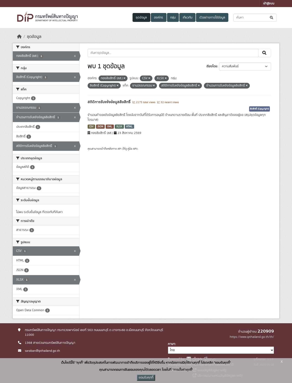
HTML (129, 126)
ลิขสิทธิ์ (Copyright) (259, 108)
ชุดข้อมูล (141, 17)
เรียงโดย (211, 66)
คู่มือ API (132, 149)
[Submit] (272, 18)
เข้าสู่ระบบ (268, 3)
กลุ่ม (173, 17)
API (119, 149)
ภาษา (171, 344)
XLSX (119, 126)
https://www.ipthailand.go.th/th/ (252, 337)
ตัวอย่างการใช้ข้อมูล (212, 17)
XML (109, 126)
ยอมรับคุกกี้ (146, 377)
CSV (91, 126)
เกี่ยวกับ (187, 17)
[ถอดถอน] (124, 78)
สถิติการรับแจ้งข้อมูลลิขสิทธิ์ (109, 102)
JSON (100, 126)
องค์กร (158, 17)
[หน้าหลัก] (19, 37)
